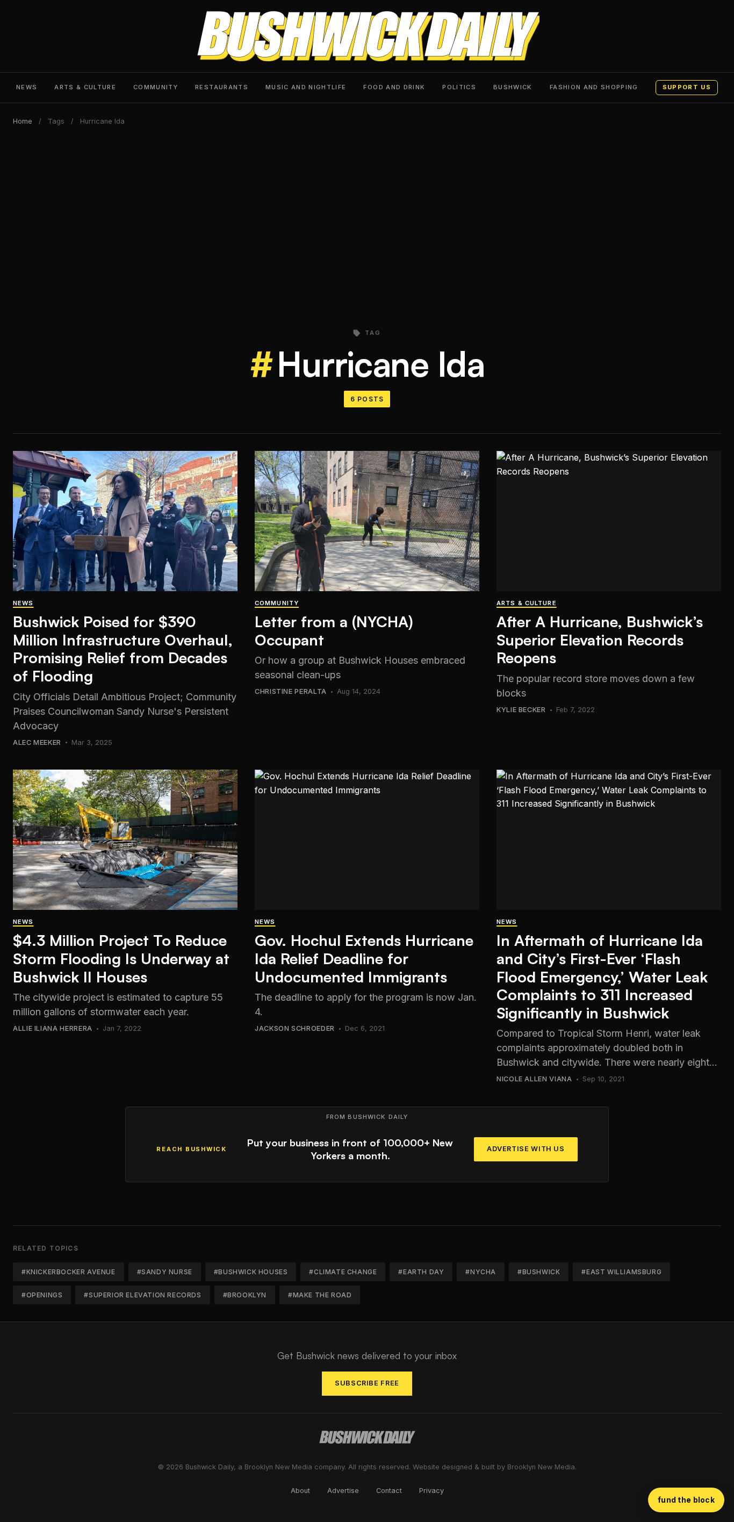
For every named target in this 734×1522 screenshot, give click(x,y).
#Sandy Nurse (164, 1272)
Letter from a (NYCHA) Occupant (334, 630)
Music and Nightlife (306, 87)
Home (22, 121)
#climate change (343, 1272)
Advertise (343, 1491)
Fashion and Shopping (594, 87)
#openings (41, 1295)
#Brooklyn (245, 1295)
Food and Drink (394, 87)
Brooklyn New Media (541, 1467)
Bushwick (512, 87)
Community (155, 87)
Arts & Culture (85, 87)
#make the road (319, 1295)
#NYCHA (480, 1272)
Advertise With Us (526, 1149)
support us (687, 87)
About (300, 1491)
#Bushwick (538, 1272)
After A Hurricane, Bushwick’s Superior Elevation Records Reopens (599, 639)
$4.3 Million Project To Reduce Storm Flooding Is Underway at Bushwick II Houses (121, 958)
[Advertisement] (367, 221)
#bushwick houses (251, 1272)
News (26, 87)
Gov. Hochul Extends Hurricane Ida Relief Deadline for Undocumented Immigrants (364, 958)
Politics (459, 87)
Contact (389, 1491)
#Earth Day (421, 1272)
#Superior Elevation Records (142, 1295)
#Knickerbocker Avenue (68, 1272)
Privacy (431, 1491)
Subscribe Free (367, 1383)
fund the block (686, 1499)
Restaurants (221, 87)
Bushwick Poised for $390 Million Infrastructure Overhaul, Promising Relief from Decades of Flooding (123, 648)
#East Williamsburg (621, 1272)
